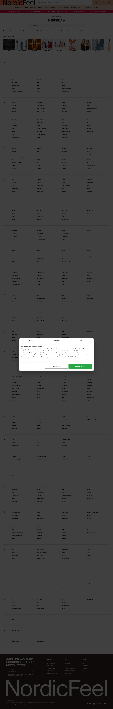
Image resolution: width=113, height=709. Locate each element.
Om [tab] (81, 340)
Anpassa (55, 366)
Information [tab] (56, 340)
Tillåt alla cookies (80, 366)
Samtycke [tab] (32, 340)
